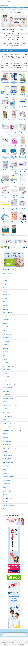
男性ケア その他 (7, 302)
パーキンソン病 (6, 426)
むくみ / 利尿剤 (6, 394)
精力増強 (5, 298)
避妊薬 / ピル (6, 309)
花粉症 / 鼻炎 (6, 437)
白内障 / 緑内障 (6, 466)
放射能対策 (5, 352)
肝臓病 (4, 487)
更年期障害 (5, 316)
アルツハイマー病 (7, 423)
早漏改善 (5, 291)
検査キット (5, 348)
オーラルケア (6, 380)
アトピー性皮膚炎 (7, 444)
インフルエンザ (6, 341)
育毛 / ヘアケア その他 (8, 366)
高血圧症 (5, 473)
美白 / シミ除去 (6, 369)
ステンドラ (5, 287)
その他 (4, 508)
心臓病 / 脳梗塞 (6, 483)
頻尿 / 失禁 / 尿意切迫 (8, 398)
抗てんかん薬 (6, 412)
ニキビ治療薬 (6, 376)
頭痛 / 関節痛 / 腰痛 (7, 455)
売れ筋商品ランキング (8, 269)
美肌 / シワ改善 (6, 373)
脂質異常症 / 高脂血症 (8, 476)
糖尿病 (4, 469)
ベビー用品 (5, 501)
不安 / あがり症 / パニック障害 (10, 405)
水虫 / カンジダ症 (7, 334)
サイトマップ (14, 639)
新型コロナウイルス (8, 344)
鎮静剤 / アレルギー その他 (9, 448)
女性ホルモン (6, 319)
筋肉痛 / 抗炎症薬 (7, 459)
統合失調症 (5, 409)
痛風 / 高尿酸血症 (7, 480)
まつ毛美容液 (6, 362)
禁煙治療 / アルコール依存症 (10, 434)
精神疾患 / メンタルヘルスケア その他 (12, 430)
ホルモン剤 (5, 327)
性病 (4, 330)
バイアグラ (5, 277)
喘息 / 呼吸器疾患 (7, 441)
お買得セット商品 (7, 273)
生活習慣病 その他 (7, 498)
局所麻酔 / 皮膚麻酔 (7, 387)
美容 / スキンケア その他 (9, 384)
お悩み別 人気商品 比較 (8, 505)
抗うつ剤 (5, 401)
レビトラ (5, 280)
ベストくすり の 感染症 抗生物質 (8, 1)
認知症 (4, 419)
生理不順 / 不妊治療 (7, 312)
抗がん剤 (5, 494)
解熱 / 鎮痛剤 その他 (8, 462)
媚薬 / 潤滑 (5, 305)
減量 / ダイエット (7, 391)
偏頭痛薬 (5, 451)
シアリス (5, 284)
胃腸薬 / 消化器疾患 (7, 491)
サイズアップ (6, 294)
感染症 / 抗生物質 (7, 337)
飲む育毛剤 (5, 359)
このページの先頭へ (14, 630)
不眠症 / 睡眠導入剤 (7, 416)
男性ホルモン (6, 323)
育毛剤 (4, 355)
